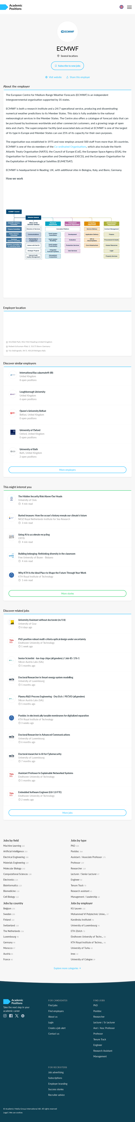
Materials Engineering (15, 862)
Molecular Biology (14, 868)
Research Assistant (102, 1050)
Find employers (56, 1011)
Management (100, 1056)
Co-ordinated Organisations (70, 146)
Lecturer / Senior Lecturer (85, 874)
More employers (67, 469)
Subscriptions (55, 1078)
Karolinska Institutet (82, 919)
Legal (5, 1112)
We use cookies (16, 1112)
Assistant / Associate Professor (88, 857)
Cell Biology (11, 896)
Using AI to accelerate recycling (34, 534)
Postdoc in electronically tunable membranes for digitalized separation (53, 715)
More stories (67, 593)
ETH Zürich (78, 931)
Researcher (78, 868)
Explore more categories (66, 968)
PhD (75, 845)
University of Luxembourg (85, 925)
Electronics (10, 879)
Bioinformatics (12, 885)
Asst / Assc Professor (104, 1028)
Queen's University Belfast (33, 410)
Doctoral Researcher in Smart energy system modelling (45, 677)
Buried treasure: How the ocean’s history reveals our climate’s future (52, 515)
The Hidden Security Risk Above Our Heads (40, 496)
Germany (9, 942)
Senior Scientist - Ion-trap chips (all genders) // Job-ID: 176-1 (49, 658)
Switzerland (11, 925)
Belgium (9, 908)
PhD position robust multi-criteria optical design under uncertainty (52, 639)
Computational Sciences (17, 874)
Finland (8, 919)
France (8, 959)
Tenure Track (78, 885)
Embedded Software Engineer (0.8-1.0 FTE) (40, 792)
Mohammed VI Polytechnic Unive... (90, 914)
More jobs (67, 812)
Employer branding (57, 1083)
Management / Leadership (85, 896)
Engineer (76, 879)
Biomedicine (11, 891)
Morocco (9, 948)
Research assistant (81, 891)
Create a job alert (57, 1028)
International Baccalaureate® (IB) (36, 372)
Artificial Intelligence (15, 851)
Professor (77, 862)
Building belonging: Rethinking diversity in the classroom (46, 553)
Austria (8, 953)
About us (52, 1016)
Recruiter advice (56, 1094)
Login (51, 1022)
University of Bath (29, 449)
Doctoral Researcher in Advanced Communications (44, 734)
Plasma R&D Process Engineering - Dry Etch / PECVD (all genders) (51, 696)
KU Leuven (78, 908)
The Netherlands (13, 931)
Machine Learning (14, 845)
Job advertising (56, 1072)
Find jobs (52, 1005)
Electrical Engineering (15, 857)
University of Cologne (83, 959)
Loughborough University (32, 391)
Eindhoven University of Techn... (88, 936)
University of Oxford (30, 430)
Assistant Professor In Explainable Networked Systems (45, 773)
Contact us (53, 1033)
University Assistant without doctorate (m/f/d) (42, 619)
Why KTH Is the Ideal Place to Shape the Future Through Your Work (52, 572)
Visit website (55, 77)
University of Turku (82, 948)
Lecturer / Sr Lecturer (104, 1022)
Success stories (56, 1089)
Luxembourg (11, 936)
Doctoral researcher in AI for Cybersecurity (39, 754)
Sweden (9, 914)
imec (74, 953)
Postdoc (77, 851)
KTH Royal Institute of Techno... (88, 942)
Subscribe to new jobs (69, 65)
